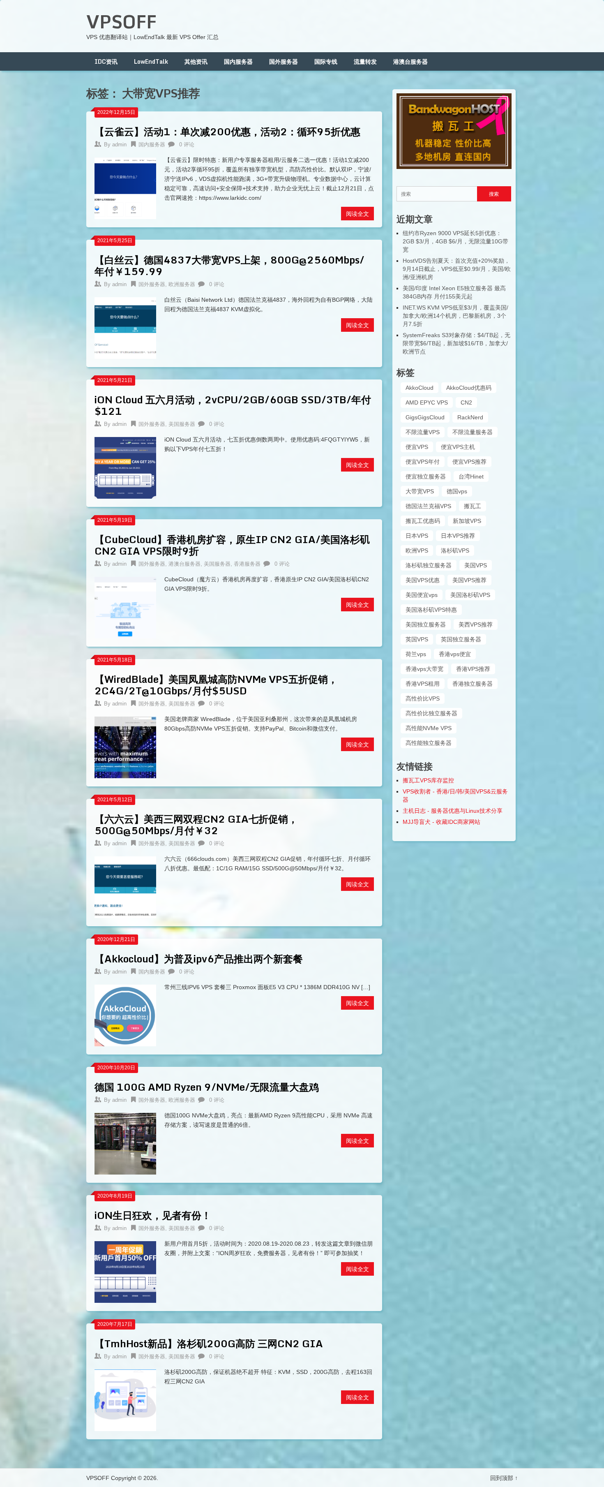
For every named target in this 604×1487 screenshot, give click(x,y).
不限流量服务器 (472, 432)
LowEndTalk (151, 61)
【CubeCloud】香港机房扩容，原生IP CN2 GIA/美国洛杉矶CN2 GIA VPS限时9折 (232, 545)
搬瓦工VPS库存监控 (428, 780)
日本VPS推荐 (458, 535)
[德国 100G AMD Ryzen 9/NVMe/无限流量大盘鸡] (125, 1143)
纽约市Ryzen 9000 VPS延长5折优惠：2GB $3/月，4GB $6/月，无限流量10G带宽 (455, 241)
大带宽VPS (420, 491)
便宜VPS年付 (423, 461)
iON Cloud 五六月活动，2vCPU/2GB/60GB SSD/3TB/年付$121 (233, 405)
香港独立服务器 (472, 683)
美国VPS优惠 (423, 580)
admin (119, 144)
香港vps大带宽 (424, 669)
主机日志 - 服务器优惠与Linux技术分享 (453, 810)
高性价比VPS (423, 698)
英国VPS (417, 639)
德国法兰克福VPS (428, 506)
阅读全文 (357, 213)
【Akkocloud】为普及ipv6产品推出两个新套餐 (199, 958)
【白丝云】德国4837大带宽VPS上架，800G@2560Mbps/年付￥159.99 (229, 265)
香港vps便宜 (455, 654)
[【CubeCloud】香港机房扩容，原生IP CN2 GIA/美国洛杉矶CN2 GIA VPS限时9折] (125, 606)
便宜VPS (417, 447)
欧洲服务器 (181, 284)
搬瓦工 (472, 506)
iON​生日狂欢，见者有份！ (153, 1215)
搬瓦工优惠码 (423, 521)
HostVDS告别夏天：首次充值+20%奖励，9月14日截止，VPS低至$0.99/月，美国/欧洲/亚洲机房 (457, 268)
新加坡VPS (467, 521)
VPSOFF (121, 21)
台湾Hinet (471, 476)
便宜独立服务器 (426, 476)
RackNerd (470, 417)
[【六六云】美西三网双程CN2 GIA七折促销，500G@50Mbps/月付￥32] (125, 886)
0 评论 (186, 144)
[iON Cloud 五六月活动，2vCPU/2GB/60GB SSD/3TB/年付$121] (125, 467)
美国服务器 (181, 424)
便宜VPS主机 (458, 447)
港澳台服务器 (410, 61)
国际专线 (325, 61)
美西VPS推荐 (476, 624)
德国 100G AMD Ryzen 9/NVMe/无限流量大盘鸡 (207, 1087)
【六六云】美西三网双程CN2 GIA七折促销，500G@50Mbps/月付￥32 (196, 824)
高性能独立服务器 (429, 743)
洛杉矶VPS (455, 550)
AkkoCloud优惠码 (468, 387)
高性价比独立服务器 (431, 713)
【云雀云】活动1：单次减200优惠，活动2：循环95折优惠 (227, 131)
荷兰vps (416, 654)
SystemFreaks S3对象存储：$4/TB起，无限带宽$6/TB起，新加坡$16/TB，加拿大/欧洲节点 (456, 343)
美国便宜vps (422, 595)
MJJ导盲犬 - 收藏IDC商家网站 (441, 822)
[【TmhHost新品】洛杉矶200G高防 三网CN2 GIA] (125, 1399)
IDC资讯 (106, 61)
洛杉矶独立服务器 (429, 565)
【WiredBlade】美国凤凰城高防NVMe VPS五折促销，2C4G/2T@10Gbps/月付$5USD (216, 684)
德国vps (457, 491)
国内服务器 (238, 61)
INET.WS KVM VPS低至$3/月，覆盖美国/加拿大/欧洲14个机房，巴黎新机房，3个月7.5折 (455, 315)
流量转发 (365, 61)
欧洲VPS (417, 550)
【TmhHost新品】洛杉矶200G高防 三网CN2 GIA (209, 1343)
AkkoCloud (419, 387)
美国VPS (475, 565)
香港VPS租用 (423, 683)
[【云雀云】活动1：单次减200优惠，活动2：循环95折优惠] (125, 187)
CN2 (466, 402)
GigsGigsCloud (425, 417)
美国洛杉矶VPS (470, 595)
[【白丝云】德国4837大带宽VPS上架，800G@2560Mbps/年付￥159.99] (125, 327)
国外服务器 (283, 61)
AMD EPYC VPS (427, 402)
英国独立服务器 (461, 639)
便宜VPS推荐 (469, 461)
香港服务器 (247, 564)
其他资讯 (195, 61)
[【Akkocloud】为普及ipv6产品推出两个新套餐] (125, 1014)
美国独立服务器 (426, 624)
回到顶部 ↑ (504, 1478)
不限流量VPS (423, 432)
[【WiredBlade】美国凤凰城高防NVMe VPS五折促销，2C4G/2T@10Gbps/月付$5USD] (125, 746)
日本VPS (417, 535)
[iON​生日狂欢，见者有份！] (125, 1271)
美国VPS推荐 (469, 580)
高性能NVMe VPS (429, 728)
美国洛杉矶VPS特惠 (431, 609)
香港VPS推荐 (473, 669)
